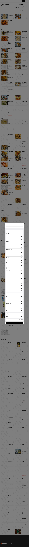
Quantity (7, 319)
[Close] (22, 223)
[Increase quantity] (22, 319)
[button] (14, 323)
